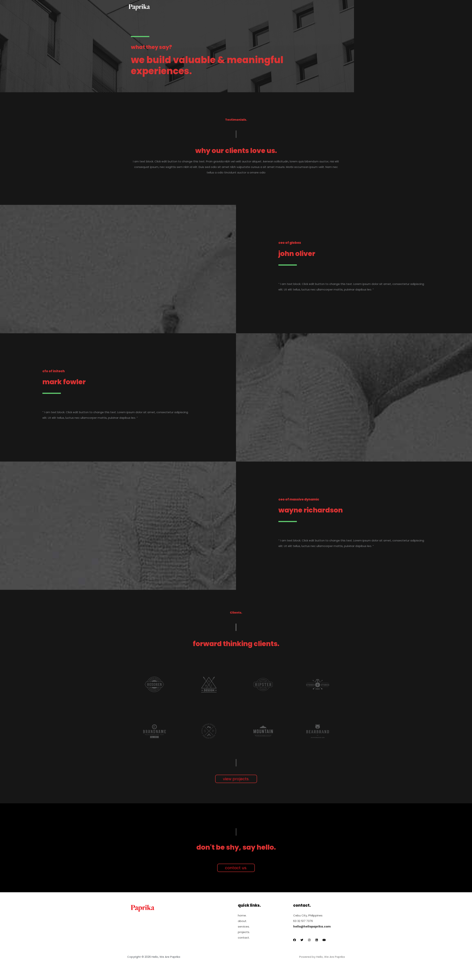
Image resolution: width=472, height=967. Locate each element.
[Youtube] (324, 940)
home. (242, 915)
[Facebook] (294, 940)
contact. (244, 938)
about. (242, 921)
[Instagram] (309, 940)
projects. (244, 932)
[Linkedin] (316, 940)
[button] (236, 779)
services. (244, 926)
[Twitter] (302, 940)
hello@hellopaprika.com (312, 926)
